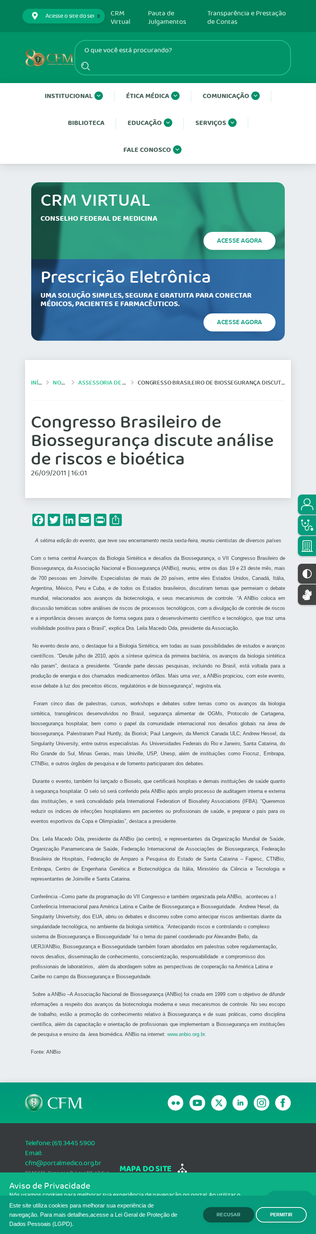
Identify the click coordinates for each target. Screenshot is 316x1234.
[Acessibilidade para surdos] (307, 595)
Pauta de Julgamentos (167, 18)
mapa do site (145, 1169)
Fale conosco (147, 150)
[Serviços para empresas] (307, 546)
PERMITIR (281, 1214)
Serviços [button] (210, 123)
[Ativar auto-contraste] (307, 574)
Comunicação (226, 96)
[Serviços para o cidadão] (307, 505)
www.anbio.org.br (186, 1034)
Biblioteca (86, 123)
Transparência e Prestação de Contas (246, 18)
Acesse (239, 240)
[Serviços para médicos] (307, 525)
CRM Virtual (120, 18)
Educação (145, 123)
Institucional (68, 96)
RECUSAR (228, 1214)
